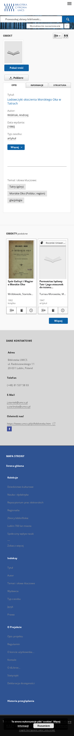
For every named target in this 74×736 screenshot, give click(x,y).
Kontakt (11, 660)
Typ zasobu (14, 599)
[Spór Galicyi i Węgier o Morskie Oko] (21, 259)
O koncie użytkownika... (20, 652)
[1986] (11, 126)
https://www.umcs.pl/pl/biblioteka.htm (29, 423)
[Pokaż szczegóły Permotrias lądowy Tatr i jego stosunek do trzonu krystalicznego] (62, 310)
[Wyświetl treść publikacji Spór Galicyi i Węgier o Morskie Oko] (21, 310)
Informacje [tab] (37, 85)
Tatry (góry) (16, 186)
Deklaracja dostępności (21, 683)
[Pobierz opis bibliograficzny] (11, 310)
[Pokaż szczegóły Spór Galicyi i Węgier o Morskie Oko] (31, 310)
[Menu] (69, 3)
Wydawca (12, 591)
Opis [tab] (14, 85)
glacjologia (15, 200)
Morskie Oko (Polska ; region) (27, 193)
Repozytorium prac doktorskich (25, 502)
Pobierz (18, 78)
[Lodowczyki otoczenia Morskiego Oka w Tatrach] (13, 52)
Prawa (11, 614)
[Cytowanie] (65, 35)
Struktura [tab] (59, 85)
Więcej (58, 321)
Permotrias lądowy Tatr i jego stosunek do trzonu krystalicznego (51, 284)
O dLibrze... (13, 667)
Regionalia (13, 510)
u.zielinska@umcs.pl (18, 406)
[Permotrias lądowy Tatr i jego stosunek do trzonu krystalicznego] (53, 259)
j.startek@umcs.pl (17, 402)
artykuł (11, 138)
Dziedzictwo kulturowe (20, 487)
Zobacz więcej (15, 545)
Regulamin (13, 644)
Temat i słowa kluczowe (21, 583)
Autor (10, 575)
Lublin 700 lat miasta (19, 526)
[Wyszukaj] (68, 19)
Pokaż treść (16, 68)
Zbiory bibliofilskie (17, 518)
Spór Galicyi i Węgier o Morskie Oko (20, 283)
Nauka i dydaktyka (18, 494)
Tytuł (10, 567)
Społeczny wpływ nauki (20, 533)
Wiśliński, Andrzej (17, 115)
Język (10, 606)
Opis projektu (15, 636)
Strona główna (15, 466)
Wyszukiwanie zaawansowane (45, 25)
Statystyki (12, 675)
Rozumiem (43, 726)
